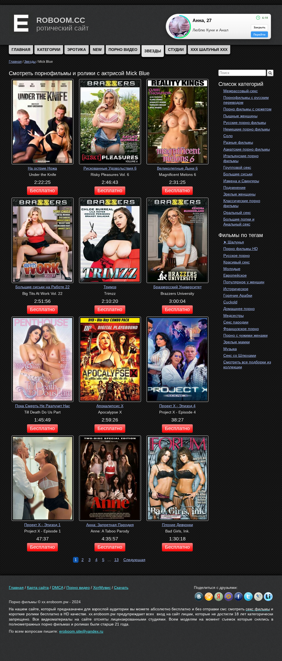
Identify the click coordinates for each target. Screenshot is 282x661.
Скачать (121, 587)
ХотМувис (102, 587)
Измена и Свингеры (241, 181)
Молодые (231, 268)
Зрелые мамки (236, 342)
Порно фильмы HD (240, 248)
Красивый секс (236, 262)
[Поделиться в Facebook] (238, 596)
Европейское (235, 275)
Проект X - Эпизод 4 (177, 406)
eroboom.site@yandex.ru (81, 631)
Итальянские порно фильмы (241, 158)
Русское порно (236, 255)
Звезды (152, 51)
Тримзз (110, 287)
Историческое (235, 289)
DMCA (57, 587)
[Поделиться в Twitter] (248, 596)
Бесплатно (42, 190)
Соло (228, 136)
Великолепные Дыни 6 (177, 168)
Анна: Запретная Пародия (110, 525)
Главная (16, 587)
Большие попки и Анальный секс (238, 221)
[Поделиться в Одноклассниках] (208, 596)
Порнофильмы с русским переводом (246, 100)
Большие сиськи (238, 174)
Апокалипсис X (109, 406)
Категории (48, 49)
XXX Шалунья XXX (209, 49)
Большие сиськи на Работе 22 (42, 287)
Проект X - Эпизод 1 (42, 525)
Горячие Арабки (237, 295)
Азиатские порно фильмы (246, 149)
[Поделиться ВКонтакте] (198, 596)
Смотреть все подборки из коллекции (247, 364)
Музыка (230, 349)
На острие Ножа (42, 168)
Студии (176, 49)
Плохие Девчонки (177, 525)
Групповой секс (237, 167)
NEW (97, 49)
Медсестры (233, 315)
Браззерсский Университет (177, 287)
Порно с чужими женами (245, 335)
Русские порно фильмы (244, 122)
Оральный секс (237, 212)
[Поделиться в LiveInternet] (268, 596)
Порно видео (123, 49)
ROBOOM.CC (60, 20)
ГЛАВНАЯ (21, 49)
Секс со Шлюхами (239, 355)
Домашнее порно (239, 308)
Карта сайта (38, 587)
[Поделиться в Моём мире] (228, 596)
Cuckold (230, 302)
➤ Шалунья (233, 242)
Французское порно (241, 329)
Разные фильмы (238, 142)
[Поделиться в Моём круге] (218, 596)
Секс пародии (235, 322)
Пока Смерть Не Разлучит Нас (42, 406)
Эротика (76, 49)
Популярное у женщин (243, 282)
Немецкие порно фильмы (246, 129)
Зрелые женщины (239, 194)
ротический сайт (62, 28)
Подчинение (234, 187)
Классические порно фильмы (241, 203)
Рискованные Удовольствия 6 (110, 168)
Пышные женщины (240, 116)
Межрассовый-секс (240, 91)
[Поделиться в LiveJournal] (258, 596)
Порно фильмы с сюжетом (247, 109)
